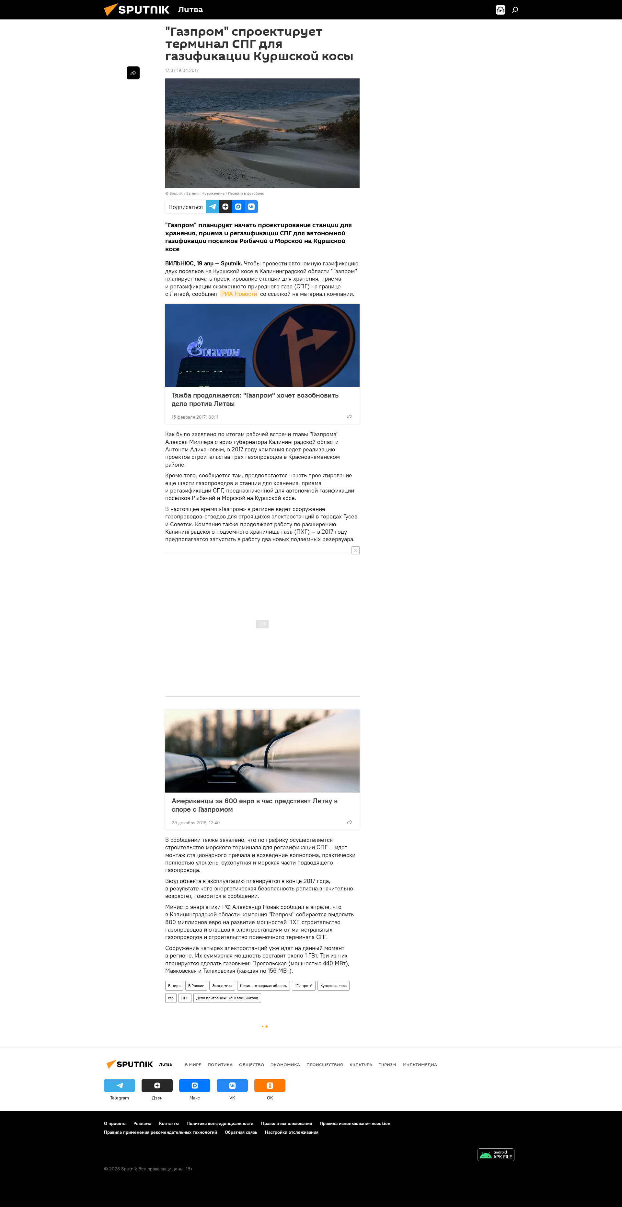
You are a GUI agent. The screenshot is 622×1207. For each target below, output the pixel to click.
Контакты (169, 1123)
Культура (361, 1064)
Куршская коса (333, 985)
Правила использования (286, 1123)
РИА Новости (239, 293)
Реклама (142, 1123)
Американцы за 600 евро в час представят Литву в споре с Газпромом (255, 804)
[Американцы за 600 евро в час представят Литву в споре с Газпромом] (262, 751)
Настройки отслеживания (291, 1132)
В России (196, 985)
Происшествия (324, 1064)
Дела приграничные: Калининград (227, 997)
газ (171, 997)
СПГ (185, 997)
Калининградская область (263, 985)
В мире (174, 985)
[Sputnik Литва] (139, 18)
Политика (220, 1064)
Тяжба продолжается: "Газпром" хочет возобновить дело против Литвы (255, 399)
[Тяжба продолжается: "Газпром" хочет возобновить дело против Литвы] (262, 345)
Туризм (387, 1064)
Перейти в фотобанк (246, 193)
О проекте (115, 1123)
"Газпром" (304, 985)
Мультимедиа (420, 1064)
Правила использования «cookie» (355, 1123)
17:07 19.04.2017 (182, 70)
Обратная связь (241, 1132)
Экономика (222, 985)
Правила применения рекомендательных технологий (160, 1132)
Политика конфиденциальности (220, 1123)
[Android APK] (496, 1155)
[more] (349, 416)
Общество (251, 1064)
